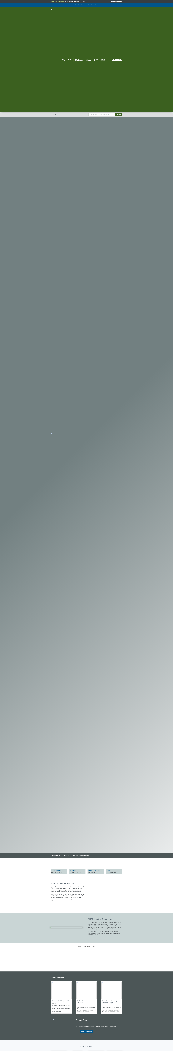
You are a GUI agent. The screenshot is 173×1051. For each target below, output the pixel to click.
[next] (121, 892)
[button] (118, 114)
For (88, 59)
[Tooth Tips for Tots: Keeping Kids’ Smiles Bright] (111, 990)
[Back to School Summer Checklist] (86, 990)
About (96, 59)
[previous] (93, 892)
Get (63, 59)
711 (86, 1)
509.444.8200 (67, 1)
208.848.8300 (77, 1)
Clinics (70, 59)
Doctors (79, 59)
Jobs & (102, 59)
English (115, 1)
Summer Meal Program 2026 (61, 1001)
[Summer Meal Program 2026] (61, 990)
